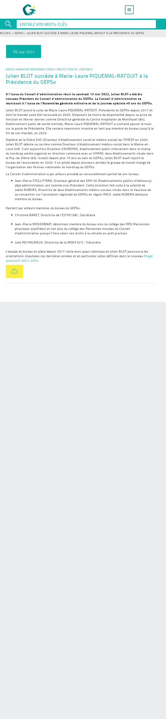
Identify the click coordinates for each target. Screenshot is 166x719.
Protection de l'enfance (75, 69)
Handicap (22, 69)
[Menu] (129, 9)
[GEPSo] (29, 10)
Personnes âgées (43, 69)
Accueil (5, 33)
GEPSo (19, 33)
